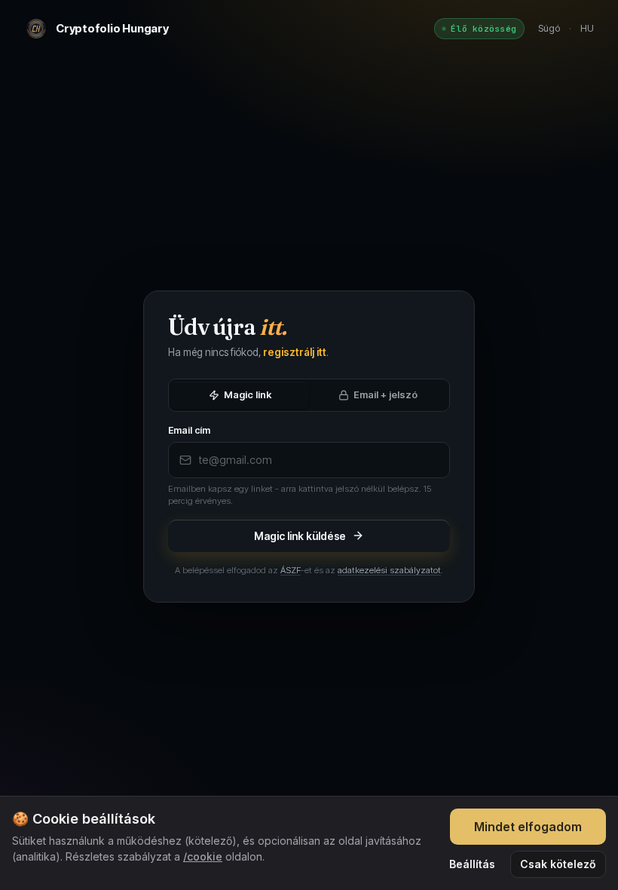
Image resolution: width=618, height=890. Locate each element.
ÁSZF (290, 570)
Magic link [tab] (247, 394)
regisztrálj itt (294, 352)
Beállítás (472, 864)
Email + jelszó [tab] (385, 394)
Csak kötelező (558, 864)
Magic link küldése (300, 535)
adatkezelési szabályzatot (389, 570)
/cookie (202, 856)
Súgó (549, 28)
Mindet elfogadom (528, 826)
